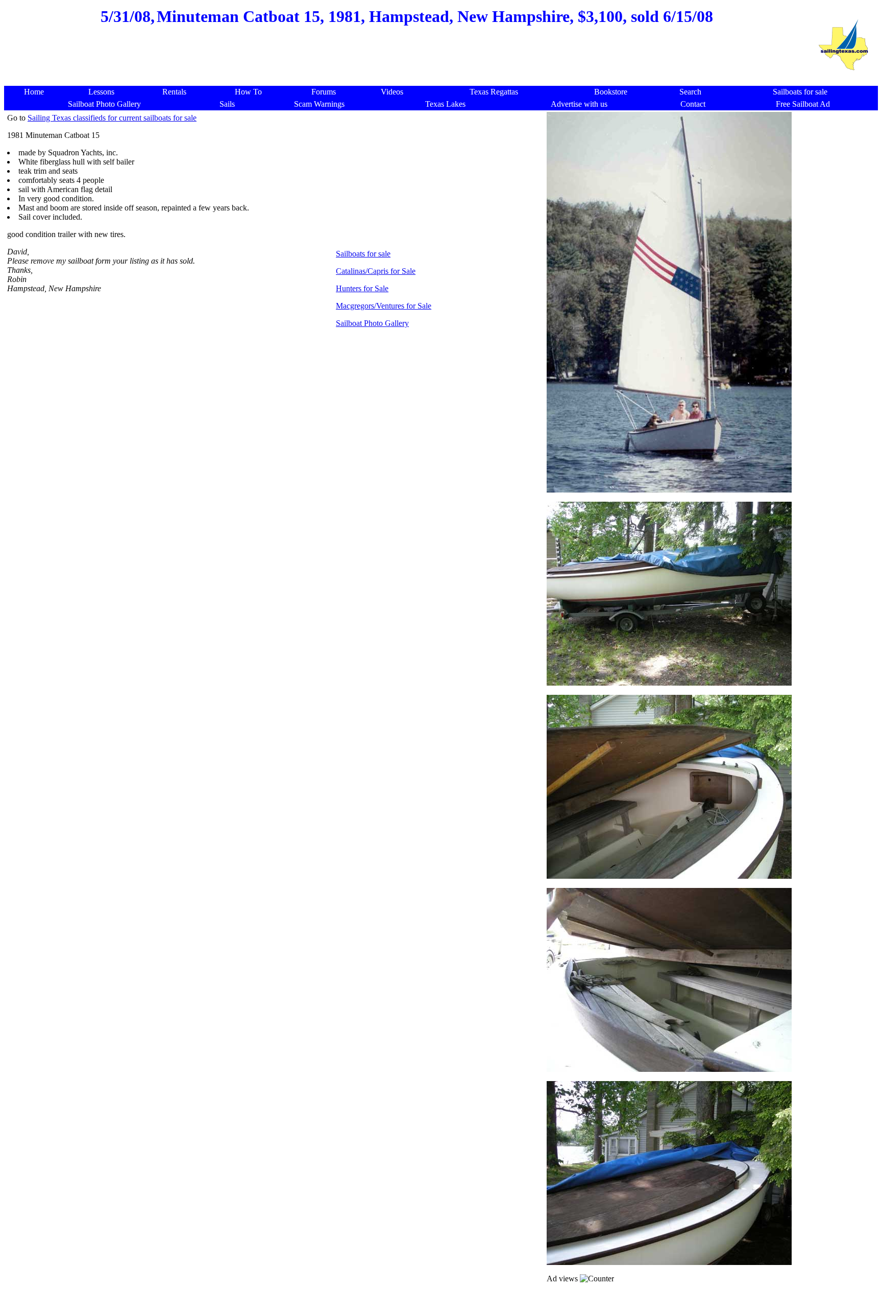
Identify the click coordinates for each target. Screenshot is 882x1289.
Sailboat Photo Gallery (372, 323)
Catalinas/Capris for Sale (375, 271)
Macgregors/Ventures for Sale (383, 305)
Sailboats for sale (363, 253)
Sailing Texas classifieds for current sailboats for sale (112, 117)
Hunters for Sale (362, 288)
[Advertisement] (407, 61)
